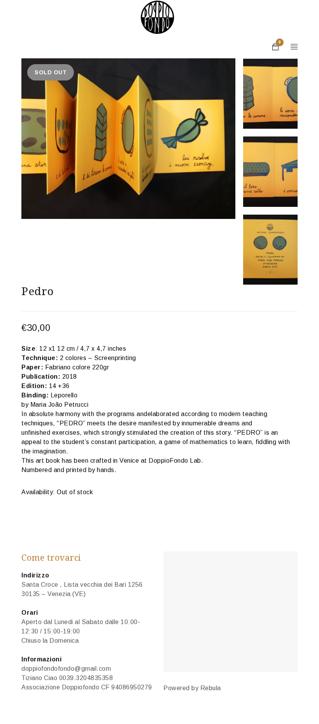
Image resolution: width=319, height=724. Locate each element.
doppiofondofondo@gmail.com (66, 668)
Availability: (38, 492)
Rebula (210, 688)
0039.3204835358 (86, 678)
